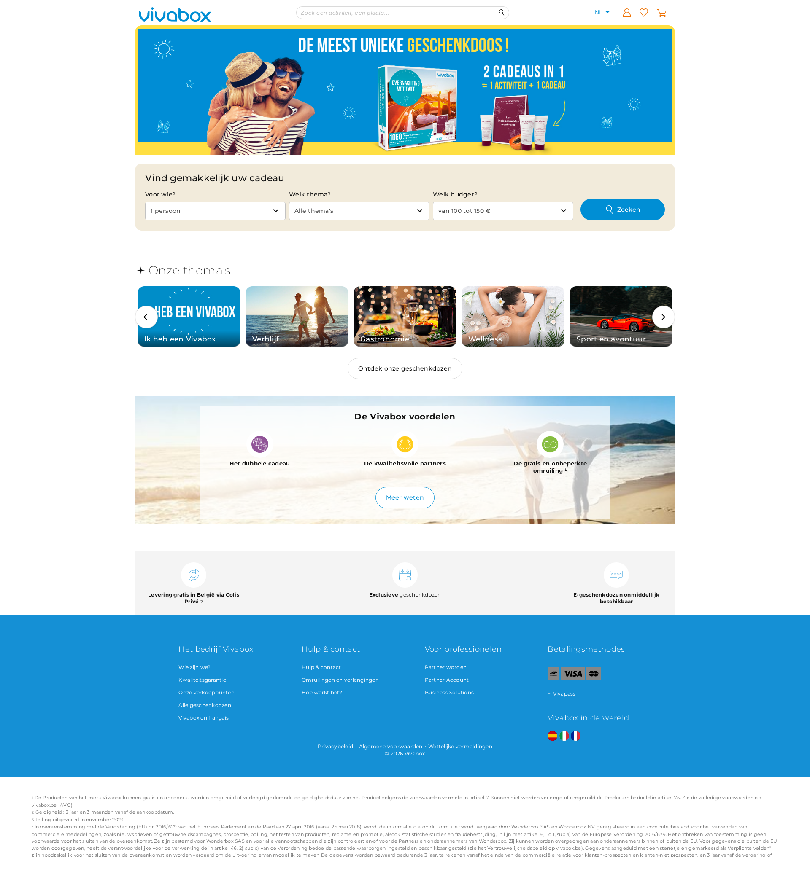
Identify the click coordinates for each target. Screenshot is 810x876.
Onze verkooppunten (206, 692)
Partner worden (446, 667)
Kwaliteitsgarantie (202, 680)
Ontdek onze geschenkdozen (405, 368)
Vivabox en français (203, 718)
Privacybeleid (335, 746)
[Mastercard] (593, 678)
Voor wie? (160, 194)
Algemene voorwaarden (391, 746)
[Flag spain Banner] (552, 736)
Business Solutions (449, 692)
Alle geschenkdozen (204, 705)
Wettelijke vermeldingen (460, 746)
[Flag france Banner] (575, 736)
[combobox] (215, 211)
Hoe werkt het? (322, 692)
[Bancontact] (553, 678)
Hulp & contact (321, 667)
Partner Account (447, 680)
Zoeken (628, 209)
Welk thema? (310, 194)
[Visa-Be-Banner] (572, 678)
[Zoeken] (502, 12)
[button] (146, 317)
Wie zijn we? (194, 667)
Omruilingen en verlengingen (340, 680)
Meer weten (405, 497)
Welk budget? (455, 194)
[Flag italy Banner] (564, 736)
